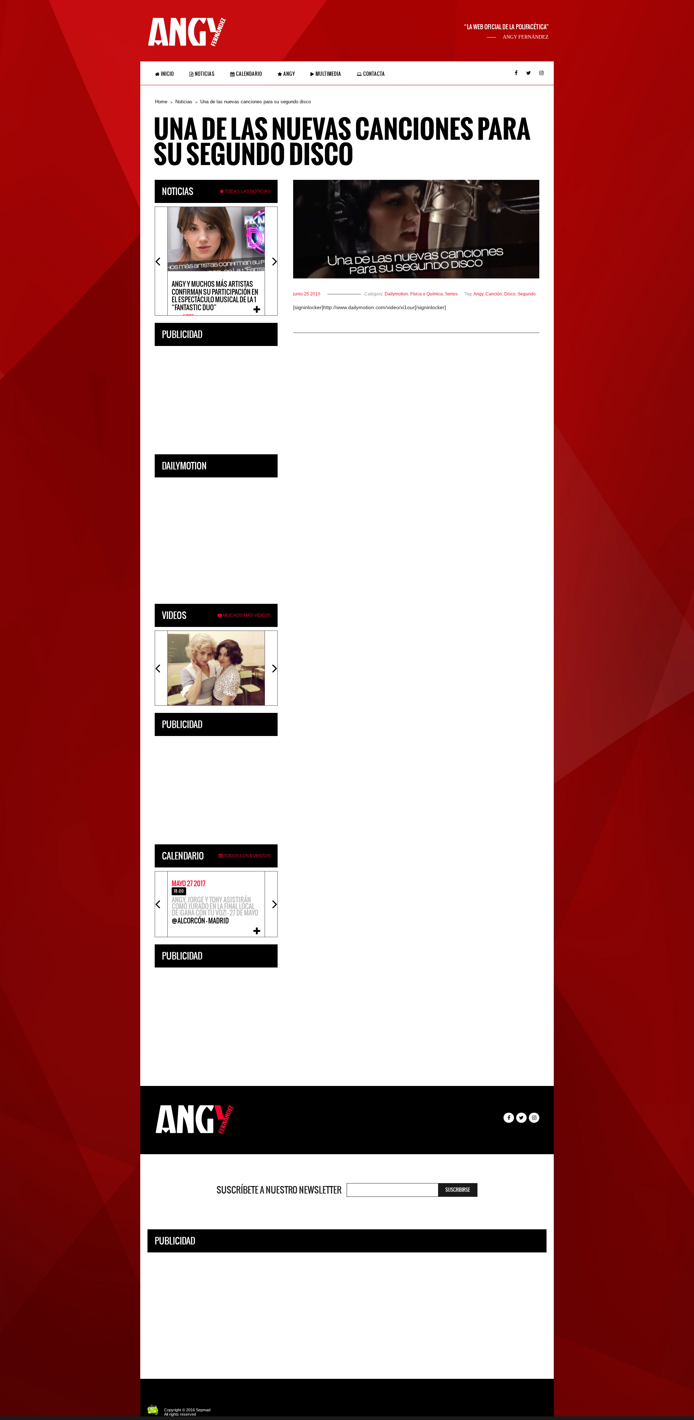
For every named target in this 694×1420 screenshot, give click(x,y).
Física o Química (426, 293)
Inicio (167, 73)
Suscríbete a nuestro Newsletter (279, 1190)
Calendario (248, 73)
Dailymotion (396, 293)
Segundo (527, 293)
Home (161, 101)
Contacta (373, 73)
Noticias (204, 73)
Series (451, 293)
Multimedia (327, 73)
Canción (493, 293)
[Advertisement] (216, 398)
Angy (288, 73)
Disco (509, 293)
